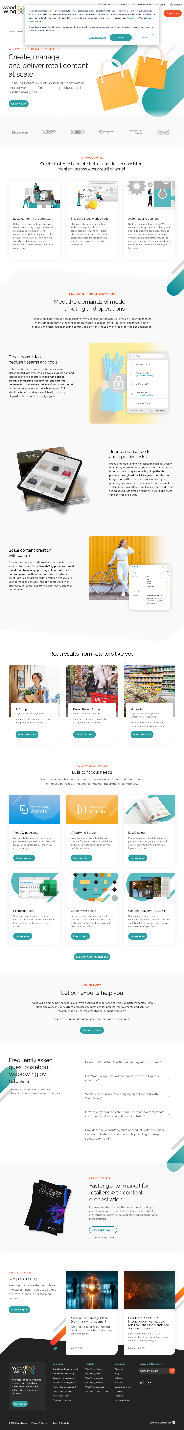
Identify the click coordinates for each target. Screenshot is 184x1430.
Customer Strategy (62, 1400)
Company (120, 1363)
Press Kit (119, 1395)
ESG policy (119, 1378)
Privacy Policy (132, 18)
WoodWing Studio (93, 1369)
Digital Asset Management (65, 1369)
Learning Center (122, 1400)
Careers (118, 1391)
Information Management (64, 1382)
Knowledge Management (64, 1387)
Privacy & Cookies (39, 1423)
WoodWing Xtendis (94, 1382)
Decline (144, 37)
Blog (117, 1373)
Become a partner (123, 1387)
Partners (119, 1382)
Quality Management (62, 1391)
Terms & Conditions (62, 1423)
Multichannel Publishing (63, 1373)
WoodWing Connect (94, 1387)
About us (119, 1369)
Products (89, 1363)
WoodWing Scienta (94, 1378)
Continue (121, 37)
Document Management (64, 1378)
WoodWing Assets (93, 1373)
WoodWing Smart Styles (96, 1391)
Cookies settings (97, 37)
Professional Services (62, 1395)
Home (11, 31)
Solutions (58, 1363)
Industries (20, 31)
